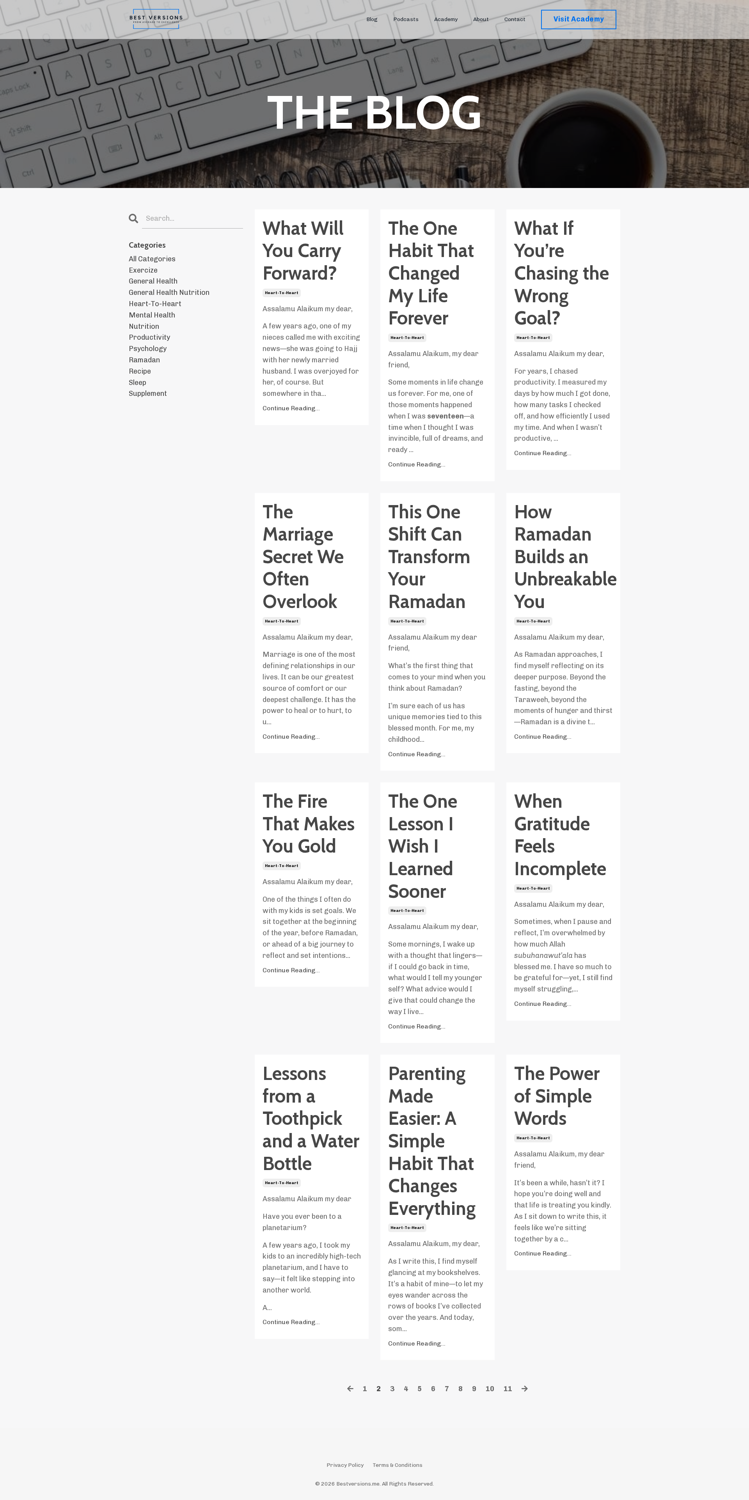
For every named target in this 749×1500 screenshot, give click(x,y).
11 (508, 1389)
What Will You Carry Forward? (303, 250)
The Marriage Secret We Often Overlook (303, 557)
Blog (372, 19)
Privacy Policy (345, 1465)
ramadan (144, 360)
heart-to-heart (281, 293)
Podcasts (406, 19)
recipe (140, 371)
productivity (149, 337)
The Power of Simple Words (557, 1095)
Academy (446, 19)
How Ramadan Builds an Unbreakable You (563, 557)
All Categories (152, 259)
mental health (152, 315)
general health (153, 281)
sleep (137, 382)
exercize (143, 270)
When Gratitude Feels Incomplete (560, 835)
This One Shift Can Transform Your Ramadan (429, 557)
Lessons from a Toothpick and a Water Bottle (311, 1118)
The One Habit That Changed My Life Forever (431, 273)
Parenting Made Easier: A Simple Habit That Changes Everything (432, 1141)
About (481, 19)
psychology (148, 348)
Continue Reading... (291, 408)
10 (490, 1389)
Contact (514, 19)
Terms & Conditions (397, 1465)
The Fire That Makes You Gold (309, 823)
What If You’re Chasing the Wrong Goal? (561, 273)
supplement (148, 393)
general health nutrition (169, 292)
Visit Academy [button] (579, 19)
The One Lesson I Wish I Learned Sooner (422, 846)
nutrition (144, 326)
